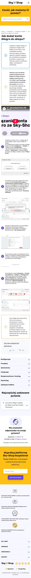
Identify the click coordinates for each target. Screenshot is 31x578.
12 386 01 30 (19, 437)
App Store (10, 569)
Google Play (21, 569)
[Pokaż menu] (28, 2)
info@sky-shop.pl (21, 439)
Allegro (17, 140)
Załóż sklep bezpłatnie (15, 477)
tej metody (20, 84)
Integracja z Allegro (20, 31)
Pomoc (3, 31)
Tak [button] (13, 350)
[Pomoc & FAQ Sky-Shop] (16, 3)
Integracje (10, 31)
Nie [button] (23, 350)
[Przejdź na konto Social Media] (17, 564)
